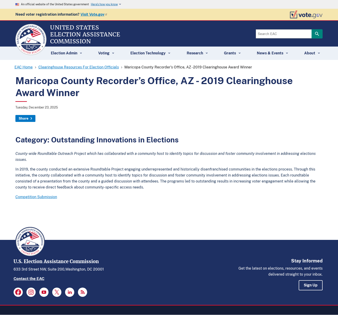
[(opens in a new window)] (18, 292)
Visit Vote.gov (92, 14)
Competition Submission (36, 197)
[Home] (30, 53)
